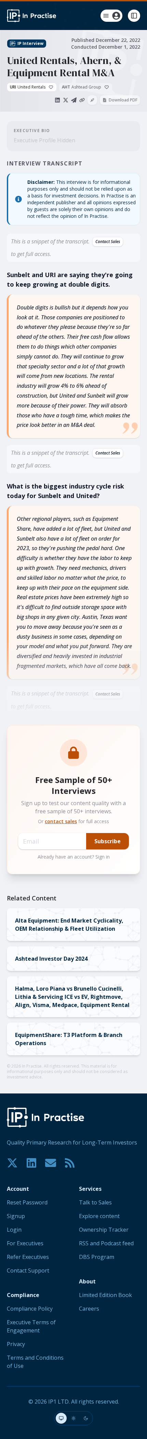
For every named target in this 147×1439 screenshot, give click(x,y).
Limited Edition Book (105, 1295)
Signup (16, 1216)
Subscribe (107, 841)
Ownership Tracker (104, 1229)
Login (14, 1229)
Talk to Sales (95, 1202)
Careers (89, 1308)
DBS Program (96, 1257)
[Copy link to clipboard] (82, 100)
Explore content (99, 1216)
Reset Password (27, 1202)
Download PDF (123, 100)
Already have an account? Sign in (74, 856)
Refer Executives (28, 1257)
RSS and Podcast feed (106, 1243)
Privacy (16, 1344)
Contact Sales (107, 241)
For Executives (25, 1243)
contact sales (61, 821)
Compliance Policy (30, 1308)
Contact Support (28, 1270)
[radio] (61, 1418)
